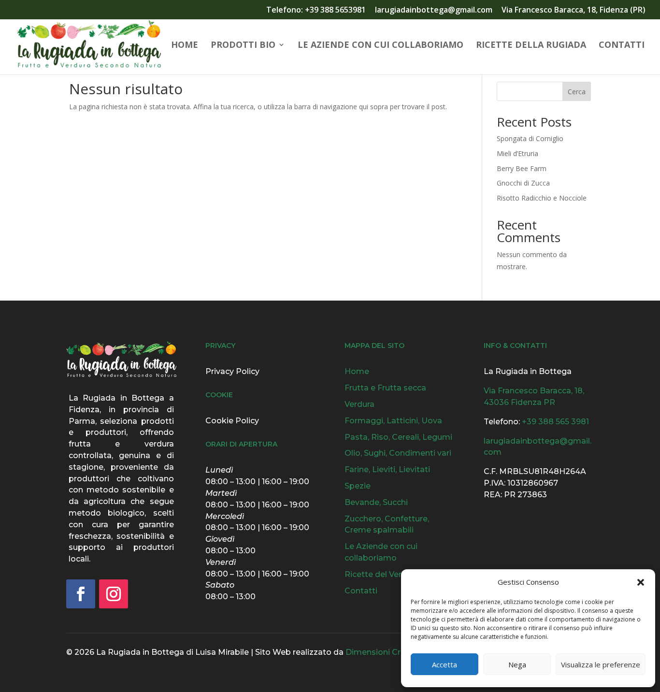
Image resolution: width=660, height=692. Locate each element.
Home (184, 45)
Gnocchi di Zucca (523, 182)
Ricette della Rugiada (531, 45)
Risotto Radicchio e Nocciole (542, 197)
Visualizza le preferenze (600, 664)
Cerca (577, 91)
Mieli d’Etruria (517, 153)
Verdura (359, 404)
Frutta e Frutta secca (385, 387)
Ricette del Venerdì (381, 574)
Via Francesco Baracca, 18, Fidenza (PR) (574, 10)
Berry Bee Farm (521, 168)
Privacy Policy (232, 371)
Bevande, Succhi (376, 502)
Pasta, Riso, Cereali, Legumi (398, 437)
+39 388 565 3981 (555, 421)
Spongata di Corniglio (530, 138)
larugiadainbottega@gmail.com (433, 10)
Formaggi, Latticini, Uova (393, 420)
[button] (641, 582)
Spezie (357, 485)
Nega (517, 664)
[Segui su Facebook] (80, 593)
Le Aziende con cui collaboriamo (380, 45)
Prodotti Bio (243, 45)
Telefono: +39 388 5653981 (316, 10)
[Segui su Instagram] (113, 593)
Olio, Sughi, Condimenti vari (397, 453)
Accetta (444, 664)
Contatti (622, 45)
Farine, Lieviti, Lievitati (387, 469)
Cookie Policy (232, 420)
